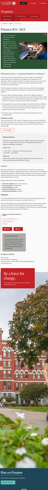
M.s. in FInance (7, 130)
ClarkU (1, 23)
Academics (5, 23)
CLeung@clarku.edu (6, 263)
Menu (34, 3)
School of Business (7, 221)
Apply (23, 3)
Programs (7, 11)
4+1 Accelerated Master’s (9, 219)
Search (43, 3)
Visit (19, 229)
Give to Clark (9, 482)
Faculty (4, 224)
